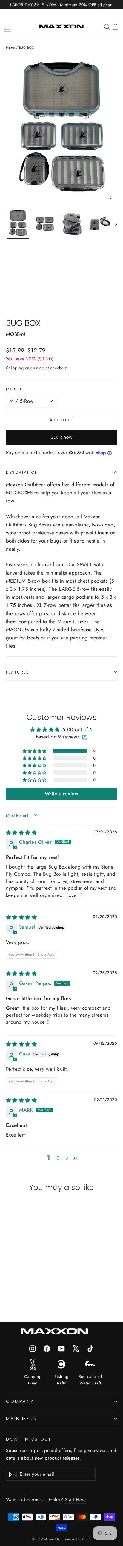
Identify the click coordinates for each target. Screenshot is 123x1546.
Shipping (15, 368)
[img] (21, 832)
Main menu (21, 1419)
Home (10, 47)
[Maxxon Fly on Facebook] (47, 1348)
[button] (35, 751)
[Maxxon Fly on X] (76, 1348)
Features (17, 672)
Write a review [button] (61, 793)
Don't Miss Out (28, 1439)
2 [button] (57, 1158)
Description (22, 472)
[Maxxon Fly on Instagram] (32, 1348)
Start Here (75, 1499)
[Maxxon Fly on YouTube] (61, 1348)
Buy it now (61, 437)
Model (14, 389)
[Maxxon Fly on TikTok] (90, 1348)
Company (20, 1401)
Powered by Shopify (77, 1539)
